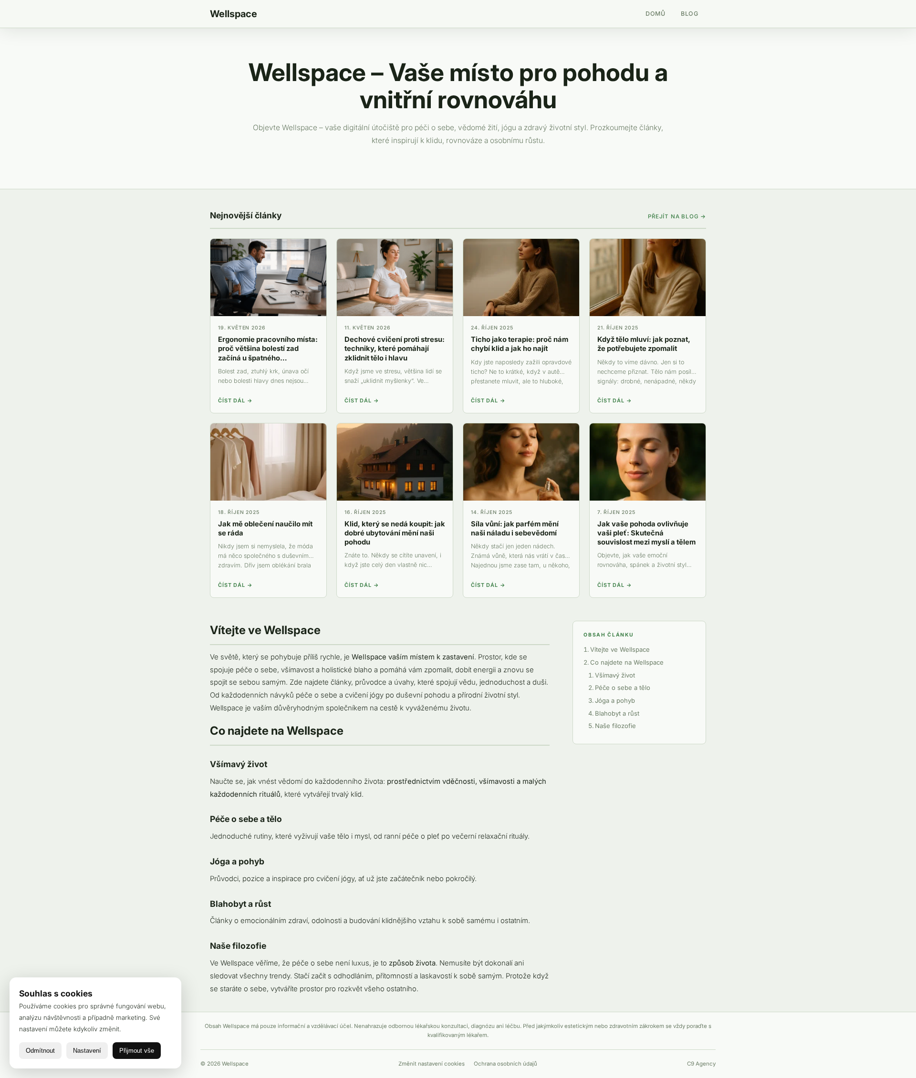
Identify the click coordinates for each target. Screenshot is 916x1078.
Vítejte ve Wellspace (620, 649)
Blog (689, 13)
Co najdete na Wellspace (627, 662)
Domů (655, 13)
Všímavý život (615, 675)
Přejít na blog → (677, 216)
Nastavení (87, 1050)
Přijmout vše (136, 1050)
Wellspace (233, 14)
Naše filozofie (615, 725)
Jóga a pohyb (615, 700)
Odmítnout (40, 1050)
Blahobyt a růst (617, 713)
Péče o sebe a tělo (622, 687)
